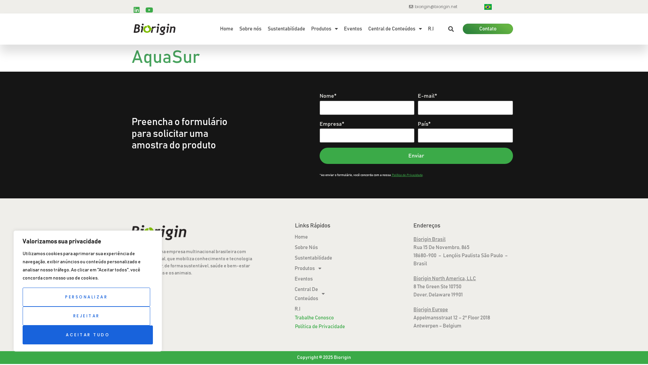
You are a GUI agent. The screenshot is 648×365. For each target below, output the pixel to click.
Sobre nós (250, 28)
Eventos (353, 28)
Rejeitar (86, 316)
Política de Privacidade (320, 326)
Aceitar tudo (88, 335)
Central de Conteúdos (391, 28)
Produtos (321, 28)
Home (226, 28)
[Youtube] (149, 10)
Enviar (416, 156)
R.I (431, 28)
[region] (88, 290)
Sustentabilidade (286, 28)
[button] (451, 29)
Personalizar (86, 297)
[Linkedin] (136, 10)
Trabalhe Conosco (314, 317)
